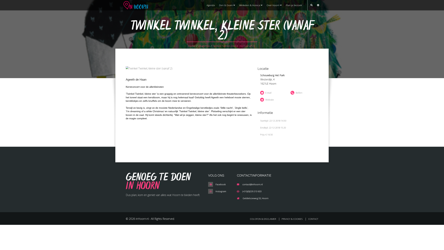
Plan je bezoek (294, 5)
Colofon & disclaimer (263, 218)
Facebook (221, 184)
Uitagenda (204, 46)
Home (191, 46)
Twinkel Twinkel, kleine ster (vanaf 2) (233, 46)
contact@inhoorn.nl (252, 184)
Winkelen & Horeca (250, 5)
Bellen (299, 92)
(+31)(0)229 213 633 (252, 191)
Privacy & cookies (292, 218)
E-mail (268, 92)
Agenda (211, 5)
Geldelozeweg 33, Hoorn (255, 198)
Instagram (221, 191)
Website (269, 99)
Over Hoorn (273, 5)
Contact (313, 218)
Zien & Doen (226, 5)
